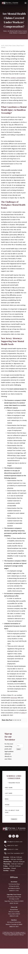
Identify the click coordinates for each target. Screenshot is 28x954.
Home (5, 31)
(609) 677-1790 (12, 849)
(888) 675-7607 (12, 845)
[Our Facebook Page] (10, 836)
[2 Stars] (15, 720)
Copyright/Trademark (13, 934)
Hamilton (14, 920)
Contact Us (14, 819)
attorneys (14, 698)
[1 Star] (14, 720)
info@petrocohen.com (14, 841)
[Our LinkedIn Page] (13, 836)
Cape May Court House (14, 894)
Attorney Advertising (16, 933)
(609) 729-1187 (14, 903)
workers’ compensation (18, 78)
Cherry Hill (14, 907)
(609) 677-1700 (14, 890)
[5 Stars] (20, 720)
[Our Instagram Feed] (17, 836)
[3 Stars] (17, 720)
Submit (18, 749)
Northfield (14, 882)
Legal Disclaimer (6, 933)
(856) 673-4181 (14, 916)
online (23, 713)
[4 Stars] (18, 720)
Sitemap (22, 934)
